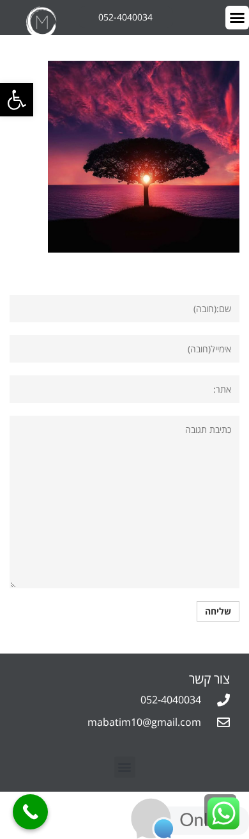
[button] (124, 767)
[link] (16, 99)
